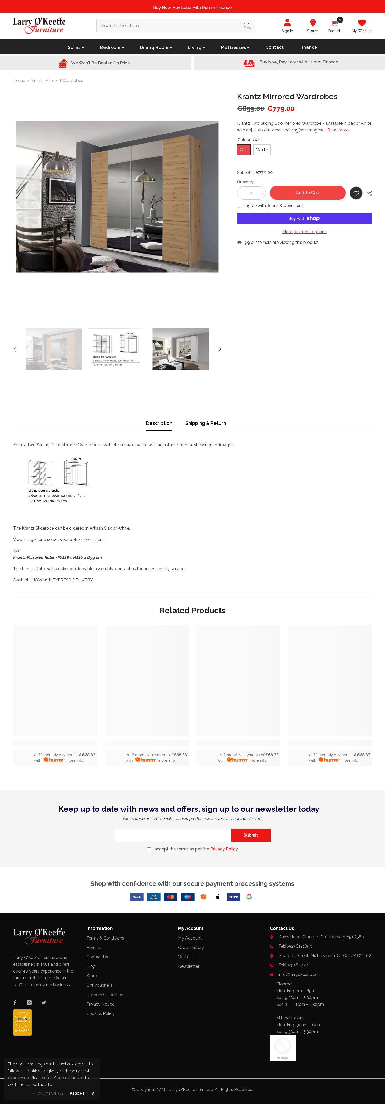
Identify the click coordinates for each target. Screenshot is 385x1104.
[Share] (367, 193)
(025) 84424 (297, 965)
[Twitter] (43, 1002)
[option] (117, 197)
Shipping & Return (205, 423)
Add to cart (307, 192)
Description (159, 423)
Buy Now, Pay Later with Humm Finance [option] (192, 7)
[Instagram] (29, 1002)
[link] (55, 743)
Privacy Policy (224, 849)
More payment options (304, 231)
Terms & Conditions (285, 205)
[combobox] (168, 25)
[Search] (175, 25)
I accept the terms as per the (195, 849)
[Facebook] (15, 1002)
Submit (251, 835)
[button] (15, 349)
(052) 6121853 (298, 946)
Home (19, 80)
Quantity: (245, 181)
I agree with (255, 205)
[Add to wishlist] (356, 193)
